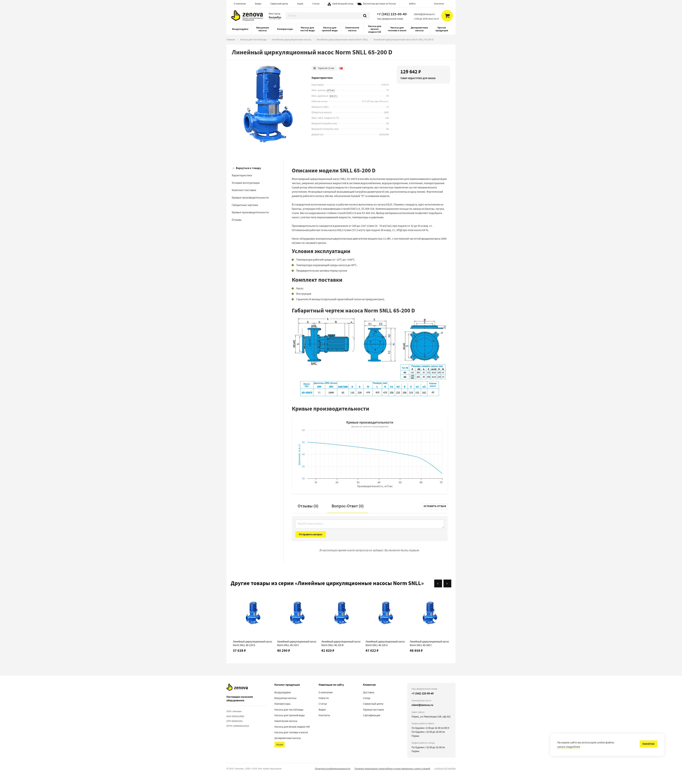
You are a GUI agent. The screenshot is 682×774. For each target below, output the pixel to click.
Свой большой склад (342, 3)
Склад (366, 698)
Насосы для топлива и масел (397, 29)
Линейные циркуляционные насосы (291, 39)
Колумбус (275, 17)
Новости (324, 698)
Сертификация (371, 715)
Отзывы (237, 220)
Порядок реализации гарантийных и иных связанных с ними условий (392, 768)
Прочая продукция (441, 29)
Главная (230, 39)
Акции (300, 3)
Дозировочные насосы (419, 29)
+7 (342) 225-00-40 (392, 14)
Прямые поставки (373, 709)
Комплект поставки (244, 190)
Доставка (368, 692)
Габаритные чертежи (245, 205)
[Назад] (438, 583)
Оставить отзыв (435, 506)
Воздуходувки (240, 29)
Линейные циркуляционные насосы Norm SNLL (342, 39)
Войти (412, 3)
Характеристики (242, 175)
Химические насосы (352, 29)
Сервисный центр (279, 3)
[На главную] (237, 687)
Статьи (315, 3)
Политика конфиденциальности (332, 768)
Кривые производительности (250, 197)
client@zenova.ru (422, 705)
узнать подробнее (568, 747)
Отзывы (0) (308, 506)
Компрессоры (285, 29)
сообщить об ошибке (445, 768)
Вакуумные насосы (262, 29)
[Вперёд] (447, 583)
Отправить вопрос (310, 534)
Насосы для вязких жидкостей (374, 29)
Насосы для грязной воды (330, 29)
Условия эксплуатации (246, 183)
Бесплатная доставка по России (379, 3)
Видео (258, 3)
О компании (240, 3)
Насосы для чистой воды (307, 29)
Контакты (439, 3)
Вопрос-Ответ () (348, 506)
